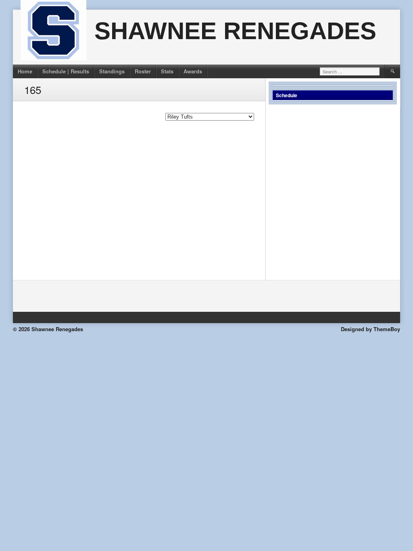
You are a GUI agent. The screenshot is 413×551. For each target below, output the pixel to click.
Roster (143, 71)
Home (25, 71)
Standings (112, 71)
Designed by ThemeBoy (370, 329)
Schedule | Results (65, 71)
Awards (193, 71)
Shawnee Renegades (235, 30)
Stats (167, 71)
